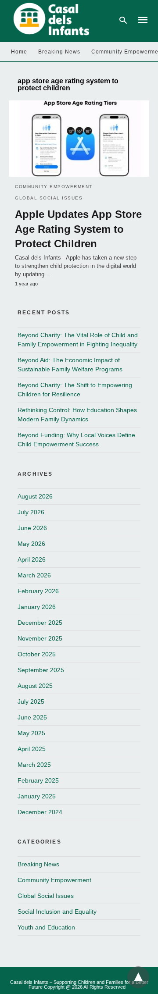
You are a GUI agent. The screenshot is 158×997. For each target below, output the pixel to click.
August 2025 (35, 685)
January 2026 (37, 606)
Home (19, 52)
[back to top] (138, 977)
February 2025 (38, 780)
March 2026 (34, 575)
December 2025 (40, 622)
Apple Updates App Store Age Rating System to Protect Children (78, 228)
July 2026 (31, 512)
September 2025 (41, 669)
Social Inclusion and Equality (57, 911)
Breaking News (59, 52)
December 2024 (40, 811)
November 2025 (40, 638)
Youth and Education (46, 927)
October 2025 (37, 654)
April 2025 (32, 748)
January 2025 (37, 796)
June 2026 (32, 527)
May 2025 (31, 733)
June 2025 (32, 717)
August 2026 (35, 496)
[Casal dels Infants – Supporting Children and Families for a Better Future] (50, 19)
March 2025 (34, 764)
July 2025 (31, 701)
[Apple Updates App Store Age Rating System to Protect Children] (79, 138)
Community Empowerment (54, 186)
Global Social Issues (49, 198)
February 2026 (38, 591)
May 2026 (31, 543)
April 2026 (32, 559)
